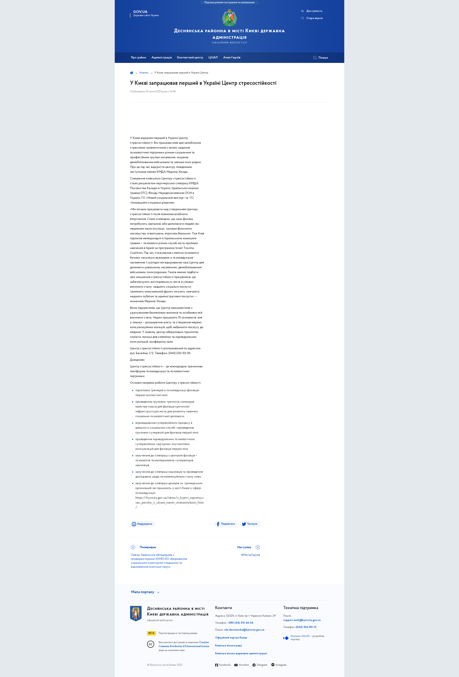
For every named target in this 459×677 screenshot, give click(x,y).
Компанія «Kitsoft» (300, 636)
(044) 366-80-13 (306, 627)
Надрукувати (144, 524)
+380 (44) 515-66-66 (240, 622)
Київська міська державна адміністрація (241, 653)
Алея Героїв (232, 57)
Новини (143, 72)
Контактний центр (190, 57)
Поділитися (228, 524)
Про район (138, 57)
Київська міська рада (228, 645)
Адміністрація (162, 57)
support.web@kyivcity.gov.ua (302, 620)
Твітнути (252, 524)
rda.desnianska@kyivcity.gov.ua (244, 629)
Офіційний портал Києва (231, 637)
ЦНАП (213, 57)
